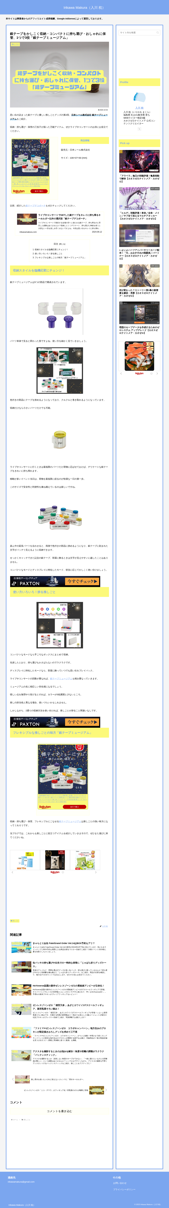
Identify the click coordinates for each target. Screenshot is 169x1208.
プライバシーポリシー (124, 1189)
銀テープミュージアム (61, 678)
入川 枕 (139, 108)
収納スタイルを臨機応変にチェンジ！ (51, 249)
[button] (158, 32)
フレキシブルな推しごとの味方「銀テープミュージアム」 (60, 257)
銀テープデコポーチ (36, 205)
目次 (56, 244)
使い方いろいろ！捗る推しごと (48, 253)
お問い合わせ (120, 1183)
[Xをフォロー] (139, 129)
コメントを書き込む (59, 1111)
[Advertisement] (59, 897)
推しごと (16, 921)
